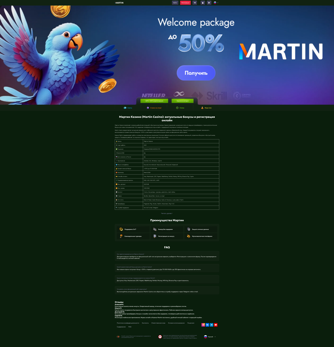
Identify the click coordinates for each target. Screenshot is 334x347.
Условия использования (176, 323)
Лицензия (190, 323)
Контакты (145, 323)
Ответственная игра (158, 323)
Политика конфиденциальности (128, 323)
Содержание (121, 327)
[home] (119, 3)
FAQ (129, 327)
